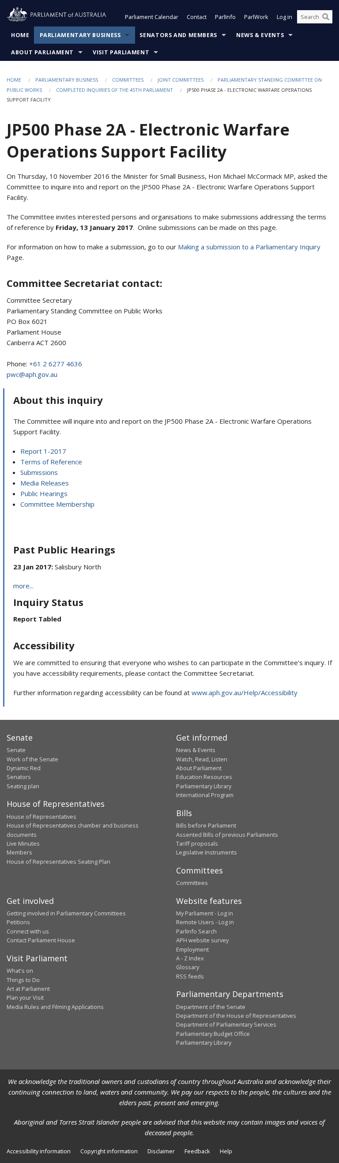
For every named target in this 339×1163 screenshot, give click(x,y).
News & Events (260, 35)
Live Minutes (23, 843)
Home (20, 35)
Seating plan (23, 786)
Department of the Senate (210, 1007)
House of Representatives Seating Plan (58, 862)
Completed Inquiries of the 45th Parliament (114, 90)
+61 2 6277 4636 (55, 363)
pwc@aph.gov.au (32, 374)
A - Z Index (190, 958)
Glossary (187, 967)
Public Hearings (44, 493)
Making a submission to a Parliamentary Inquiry (249, 246)
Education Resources (204, 777)
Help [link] (226, 1151)
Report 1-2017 (43, 451)
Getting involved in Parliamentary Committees (66, 913)
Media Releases (44, 482)
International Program (205, 795)
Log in (284, 17)
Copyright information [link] (109, 1151)
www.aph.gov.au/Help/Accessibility (245, 692)
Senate (16, 750)
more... (23, 585)
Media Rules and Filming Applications (55, 1007)
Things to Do (23, 980)
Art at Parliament (28, 989)
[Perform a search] (325, 16)
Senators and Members (178, 35)
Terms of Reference (51, 461)
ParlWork (256, 17)
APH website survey (202, 940)
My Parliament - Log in (204, 913)
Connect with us (28, 931)
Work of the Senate (32, 759)
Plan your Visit (25, 997)
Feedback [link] (197, 1151)
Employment (192, 949)
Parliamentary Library (203, 786)
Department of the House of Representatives (236, 1016)
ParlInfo (225, 17)
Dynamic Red (24, 768)
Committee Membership (57, 504)
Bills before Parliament (206, 825)
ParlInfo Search (196, 931)
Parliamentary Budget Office (213, 1034)
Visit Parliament (121, 52)
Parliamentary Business (80, 35)
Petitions (18, 922)
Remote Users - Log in (205, 922)
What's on (20, 971)
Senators (19, 777)
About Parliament (42, 52)
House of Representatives (41, 816)
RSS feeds (190, 976)
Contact (197, 17)
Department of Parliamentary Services (226, 1024)
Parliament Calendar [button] (151, 17)
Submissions (39, 472)
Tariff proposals (197, 843)
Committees (127, 79)
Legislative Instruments (206, 852)
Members (19, 852)
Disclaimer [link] (161, 1151)
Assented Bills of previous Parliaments (227, 835)
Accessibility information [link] (39, 1151)
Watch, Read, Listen (201, 759)
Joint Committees (180, 79)
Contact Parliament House (41, 940)
